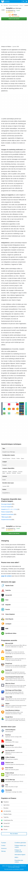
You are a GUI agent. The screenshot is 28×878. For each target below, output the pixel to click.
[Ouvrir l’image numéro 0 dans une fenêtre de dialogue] (12, 408)
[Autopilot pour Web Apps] (3, 10)
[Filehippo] (5, 1)
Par (11, 10)
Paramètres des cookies (19, 861)
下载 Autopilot (5, 517)
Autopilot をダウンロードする (9, 509)
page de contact (6, 576)
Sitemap (3, 851)
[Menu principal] (26, 1)
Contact (3, 845)
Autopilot (13, 8)
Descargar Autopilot (6, 504)
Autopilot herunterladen (7, 514)
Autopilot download (6, 519)
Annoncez (4, 848)
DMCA (16, 857)
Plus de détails (14, 833)
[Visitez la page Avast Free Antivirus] (14, 15)
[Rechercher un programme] (23, 1)
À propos (3, 842)
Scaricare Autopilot (6, 506)
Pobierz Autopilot (5, 512)
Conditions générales (20, 842)
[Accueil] (1, 5)
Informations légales (20, 854)
